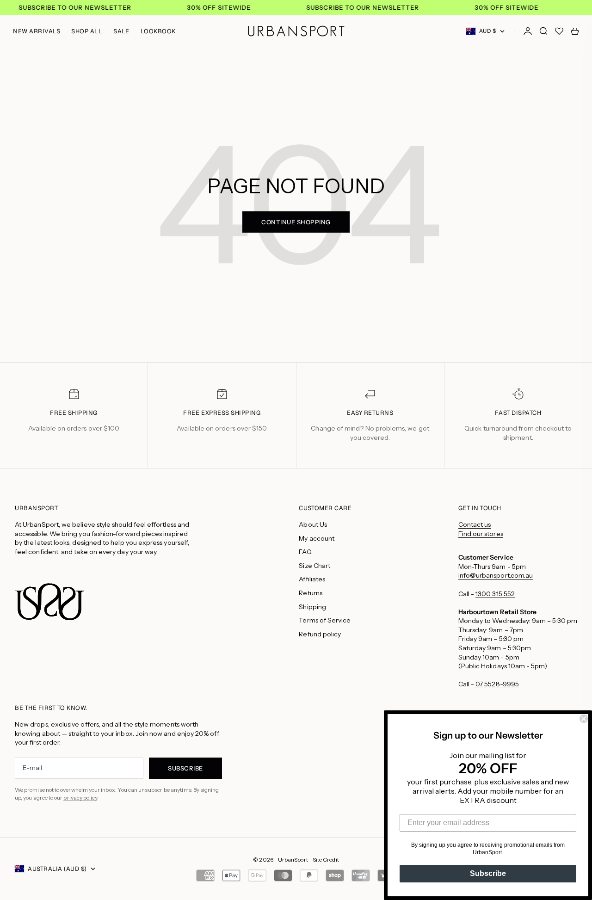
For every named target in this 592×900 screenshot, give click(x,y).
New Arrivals (36, 31)
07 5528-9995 (496, 684)
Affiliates (312, 579)
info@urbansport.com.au (495, 575)
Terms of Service (325, 620)
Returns (310, 593)
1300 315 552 (495, 594)
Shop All (86, 31)
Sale (121, 31)
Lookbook (158, 31)
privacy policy (80, 797)
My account (316, 538)
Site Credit (326, 859)
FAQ (305, 552)
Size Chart (314, 565)
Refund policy (320, 634)
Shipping (312, 607)
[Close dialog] (583, 718)
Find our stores (480, 534)
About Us (313, 524)
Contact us (474, 524)
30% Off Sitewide (219, 8)
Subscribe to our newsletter (74, 8)
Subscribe (488, 873)
